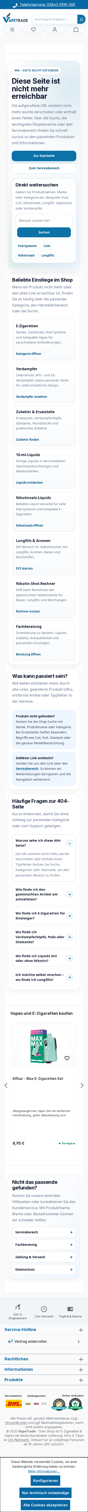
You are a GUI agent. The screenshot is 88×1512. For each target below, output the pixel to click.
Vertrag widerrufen (30, 1341)
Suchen (44, 232)
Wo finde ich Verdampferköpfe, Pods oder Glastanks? (40, 937)
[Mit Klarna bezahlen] (36, 1404)
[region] (44, 1085)
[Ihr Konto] (55, 29)
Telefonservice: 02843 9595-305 (46, 4)
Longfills (48, 255)
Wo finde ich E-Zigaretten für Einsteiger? (40, 915)
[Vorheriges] (5, 1085)
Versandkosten (16, 1423)
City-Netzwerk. (19, 1440)
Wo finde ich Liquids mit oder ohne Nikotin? (36, 958)
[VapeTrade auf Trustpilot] (75, 1404)
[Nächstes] (82, 1085)
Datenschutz (44, 1269)
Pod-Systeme (27, 246)
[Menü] (12, 29)
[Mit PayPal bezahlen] (28, 1404)
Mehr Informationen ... (44, 1471)
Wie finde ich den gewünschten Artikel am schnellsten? (37, 894)
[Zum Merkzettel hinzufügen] (67, 1058)
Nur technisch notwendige (45, 1493)
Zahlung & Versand (44, 1257)
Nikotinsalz (26, 255)
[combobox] (54, 19)
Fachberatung (44, 1244)
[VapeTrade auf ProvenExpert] (59, 1405)
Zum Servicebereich (44, 168)
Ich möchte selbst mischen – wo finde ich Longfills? (40, 977)
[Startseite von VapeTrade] (24, 17)
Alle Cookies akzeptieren (45, 1505)
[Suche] (81, 19)
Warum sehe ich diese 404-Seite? (38, 843)
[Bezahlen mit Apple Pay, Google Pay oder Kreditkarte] (44, 1404)
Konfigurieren (45, 1480)
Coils (47, 246)
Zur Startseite (44, 155)
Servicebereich (27, 768)
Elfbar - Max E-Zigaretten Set (38, 1078)
